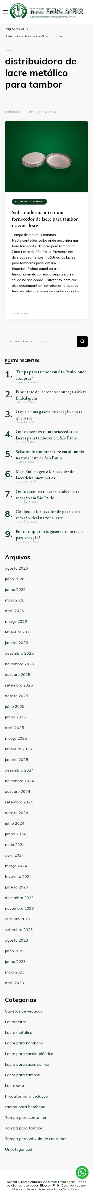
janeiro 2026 (16, 642)
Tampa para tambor (23, 1128)
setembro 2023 (19, 929)
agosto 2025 (16, 695)
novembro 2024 (19, 780)
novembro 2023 (19, 908)
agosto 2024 (16, 812)
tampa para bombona (25, 1106)
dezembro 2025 (19, 653)
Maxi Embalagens (63, 1182)
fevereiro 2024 (18, 876)
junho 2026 (15, 589)
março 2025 (16, 738)
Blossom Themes (24, 1189)
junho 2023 (15, 961)
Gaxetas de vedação (24, 1011)
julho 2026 (14, 578)
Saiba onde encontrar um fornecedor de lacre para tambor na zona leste (45, 219)
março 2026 (16, 621)
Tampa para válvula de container (36, 1138)
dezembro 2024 (19, 770)
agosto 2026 (16, 568)
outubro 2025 (17, 674)
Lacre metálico (18, 1032)
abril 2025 (14, 727)
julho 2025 (14, 706)
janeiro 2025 (16, 759)
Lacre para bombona (24, 1043)
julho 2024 (14, 823)
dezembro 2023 (19, 897)
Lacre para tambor (29, 201)
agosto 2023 (16, 940)
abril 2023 (14, 982)
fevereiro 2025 (18, 748)
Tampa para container (25, 1117)
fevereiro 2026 (18, 631)
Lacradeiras (16, 1021)
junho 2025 (15, 717)
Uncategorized (18, 1149)
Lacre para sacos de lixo (27, 1064)
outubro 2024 (17, 791)
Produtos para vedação (26, 1096)
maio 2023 (15, 972)
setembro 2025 (19, 685)
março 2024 (16, 865)
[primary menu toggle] (5, 11)
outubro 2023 (17, 918)
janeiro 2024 (16, 887)
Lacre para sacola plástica (29, 1053)
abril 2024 (14, 855)
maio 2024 (15, 844)
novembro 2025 (19, 663)
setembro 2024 (19, 802)
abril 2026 (14, 610)
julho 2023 (14, 950)
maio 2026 (15, 600)
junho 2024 (15, 833)
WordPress (71, 1189)
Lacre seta (14, 1085)
